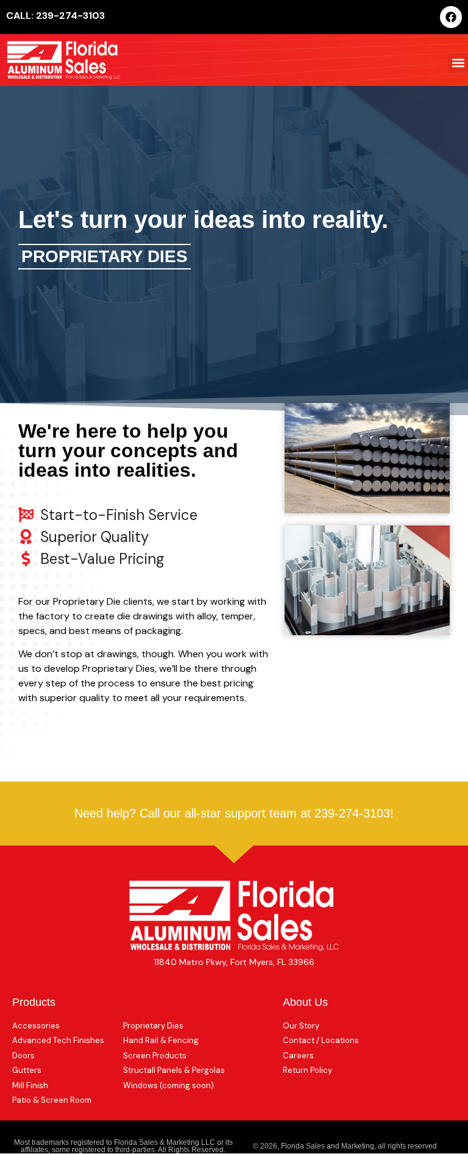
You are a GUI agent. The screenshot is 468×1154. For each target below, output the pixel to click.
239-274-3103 (352, 813)
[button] (458, 63)
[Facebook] (451, 17)
